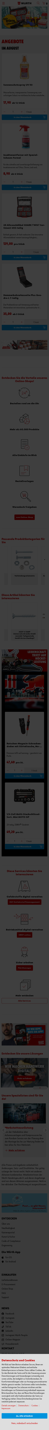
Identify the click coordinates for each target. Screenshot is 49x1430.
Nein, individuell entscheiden (24, 1423)
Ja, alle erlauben (24, 1416)
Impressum (6, 1408)
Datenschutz (23, 1406)
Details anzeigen (9, 1406)
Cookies (34, 1406)
